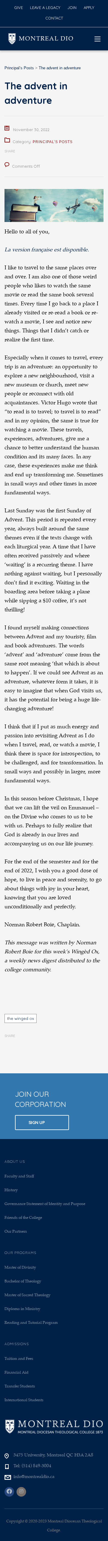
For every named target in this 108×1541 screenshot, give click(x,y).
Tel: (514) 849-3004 (32, 1466)
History (11, 1190)
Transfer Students (19, 1386)
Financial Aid (16, 1372)
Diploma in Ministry (22, 1309)
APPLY (89, 7)
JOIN (72, 7)
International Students (24, 1400)
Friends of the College (23, 1218)
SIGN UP (37, 1122)
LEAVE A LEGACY (45, 7)
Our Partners (15, 1231)
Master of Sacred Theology (27, 1295)
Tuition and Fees (18, 1359)
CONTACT (54, 18)
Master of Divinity (20, 1267)
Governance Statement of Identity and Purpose (44, 1204)
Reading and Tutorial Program (31, 1323)
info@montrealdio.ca (34, 1476)
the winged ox (20, 1018)
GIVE (18, 7)
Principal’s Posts (53, 142)
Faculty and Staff (19, 1176)
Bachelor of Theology (22, 1281)
